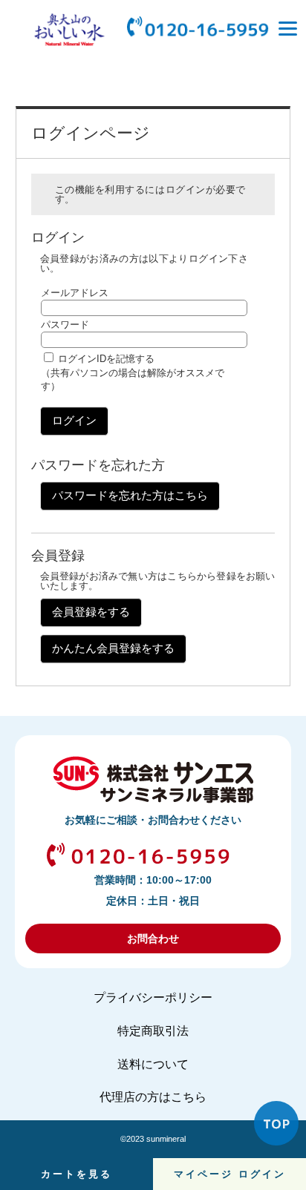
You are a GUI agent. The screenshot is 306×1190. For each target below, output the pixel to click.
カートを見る (76, 1174)
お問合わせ (153, 938)
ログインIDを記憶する (106, 358)
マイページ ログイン (230, 1174)
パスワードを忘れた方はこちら (130, 495)
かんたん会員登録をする (113, 648)
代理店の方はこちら (153, 1097)
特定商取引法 (153, 1031)
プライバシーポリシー (153, 997)
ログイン (74, 420)
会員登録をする (91, 611)
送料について (153, 1064)
